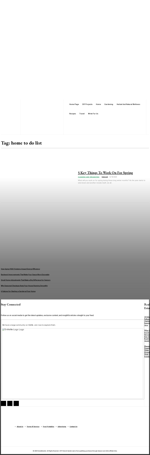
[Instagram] (9, 403)
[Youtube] (16, 403)
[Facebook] (3, 403)
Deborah (105, 177)
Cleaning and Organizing (88, 177)
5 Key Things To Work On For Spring (105, 172)
